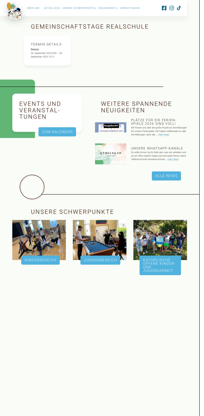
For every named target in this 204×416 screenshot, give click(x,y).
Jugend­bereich (100, 260)
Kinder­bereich (41, 260)
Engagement (107, 8)
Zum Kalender (57, 132)
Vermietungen (130, 8)
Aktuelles (51, 8)
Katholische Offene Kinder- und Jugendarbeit (159, 265)
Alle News (166, 176)
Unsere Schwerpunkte (78, 8)
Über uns (33, 8)
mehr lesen (163, 134)
